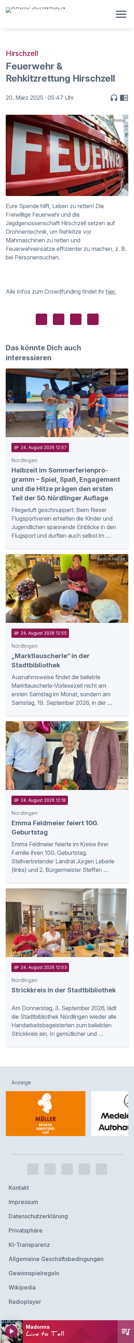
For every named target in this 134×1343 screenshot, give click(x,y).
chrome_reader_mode (124, 97)
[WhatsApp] (84, 1169)
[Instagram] (50, 1169)
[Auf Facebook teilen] (41, 319)
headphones (114, 97)
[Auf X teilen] (58, 319)
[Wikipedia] (101, 1169)
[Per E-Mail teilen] (93, 319)
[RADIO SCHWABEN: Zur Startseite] (58, 14)
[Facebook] (33, 1169)
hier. (111, 291)
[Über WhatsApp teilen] (75, 319)
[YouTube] (67, 1169)
